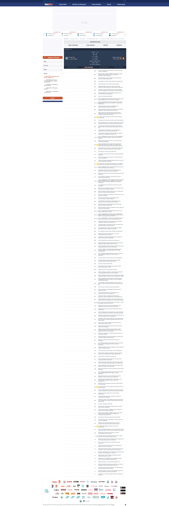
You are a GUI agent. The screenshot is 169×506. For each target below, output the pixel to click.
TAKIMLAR (119, 45)
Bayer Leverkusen (117, 57)
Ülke (45, 61)
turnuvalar (121, 4)
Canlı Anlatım (88, 67)
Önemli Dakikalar (72, 67)
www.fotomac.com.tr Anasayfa (49, 1)
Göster (53, 98)
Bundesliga (82, 38)
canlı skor (62, 4)
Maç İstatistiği (103, 67)
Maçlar (45, 73)
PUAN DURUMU (90, 45)
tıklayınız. (113, 504)
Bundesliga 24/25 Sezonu (92, 38)
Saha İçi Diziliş (118, 67)
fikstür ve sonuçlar (79, 4)
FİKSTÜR (105, 45)
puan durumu (96, 4)
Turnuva (46, 65)
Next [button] (125, 34)
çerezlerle (100, 504)
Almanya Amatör (74, 38)
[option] (53, 34)
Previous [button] (44, 34)
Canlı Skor (48, 4)
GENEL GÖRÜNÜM (73, 45)
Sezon (45, 69)
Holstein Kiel (72, 57)
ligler (109, 4)
